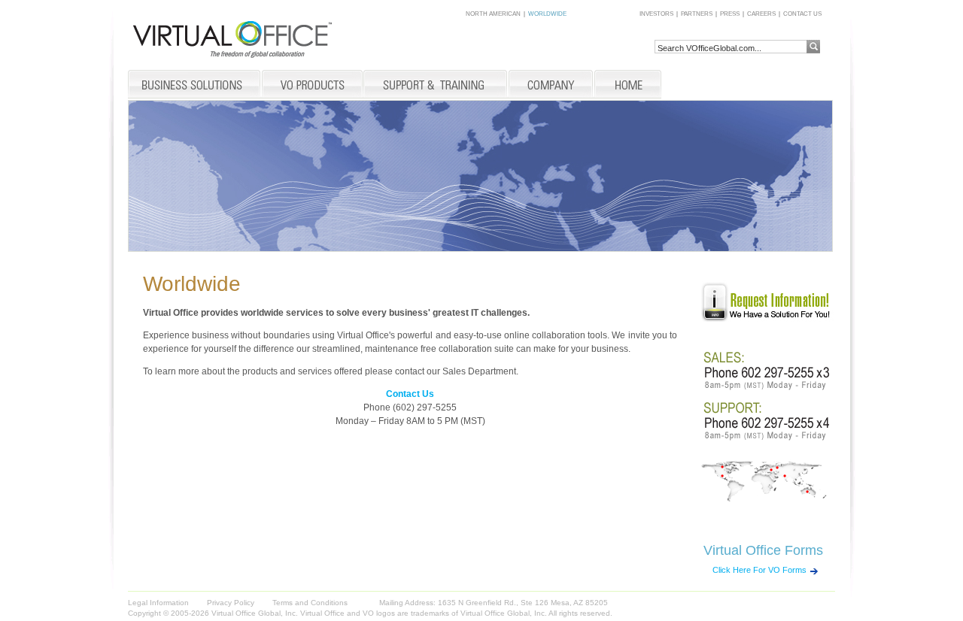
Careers (761, 14)
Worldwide (547, 14)
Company (551, 85)
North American (493, 14)
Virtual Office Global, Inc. (503, 613)
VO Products (312, 85)
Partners (696, 14)
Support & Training (435, 85)
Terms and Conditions (310, 602)
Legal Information (158, 602)
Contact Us (802, 14)
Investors (656, 14)
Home (628, 85)
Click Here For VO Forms (759, 569)
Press (730, 14)
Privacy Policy (230, 602)
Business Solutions (194, 85)
